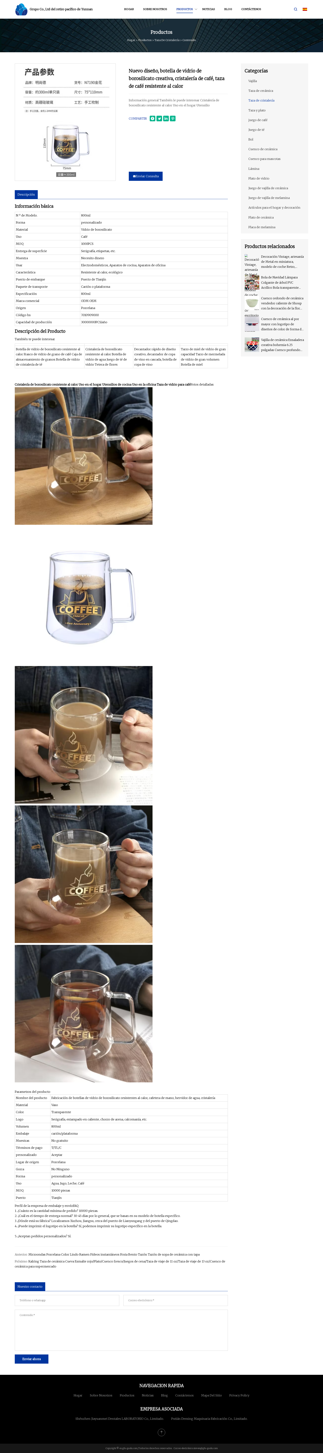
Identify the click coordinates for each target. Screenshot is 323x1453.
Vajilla (252, 81)
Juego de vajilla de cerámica (268, 188)
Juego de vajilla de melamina (269, 198)
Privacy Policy (239, 1395)
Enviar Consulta (147, 176)
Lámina (253, 169)
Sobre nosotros (155, 9)
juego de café (257, 120)
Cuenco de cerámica (262, 149)
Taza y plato (257, 110)
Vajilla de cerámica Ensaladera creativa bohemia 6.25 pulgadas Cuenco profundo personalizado (282, 345)
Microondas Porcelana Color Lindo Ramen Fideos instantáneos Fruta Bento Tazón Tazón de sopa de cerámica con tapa (114, 1254)
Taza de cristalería (167, 40)
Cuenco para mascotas (264, 159)
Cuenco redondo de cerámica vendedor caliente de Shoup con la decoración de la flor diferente (282, 303)
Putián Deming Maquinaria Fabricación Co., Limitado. (209, 1419)
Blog (228, 9)
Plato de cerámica (261, 217)
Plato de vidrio (258, 178)
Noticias (208, 9)
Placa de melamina (261, 227)
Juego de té (256, 130)
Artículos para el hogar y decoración (274, 207)
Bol (250, 139)
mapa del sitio (211, 1395)
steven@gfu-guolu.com (205, 1448)
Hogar (129, 9)
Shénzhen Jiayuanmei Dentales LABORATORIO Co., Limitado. (120, 1419)
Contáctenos (251, 9)
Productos (184, 9)
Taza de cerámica (260, 91)
